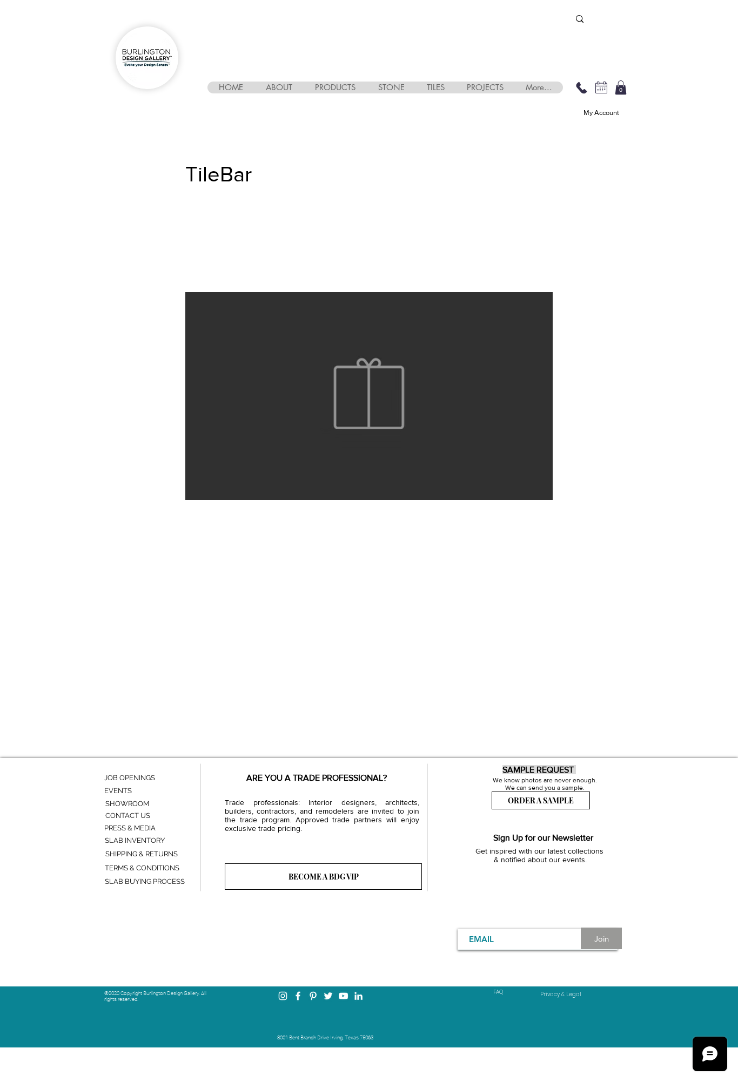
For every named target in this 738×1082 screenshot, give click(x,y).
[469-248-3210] (581, 87)
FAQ (498, 992)
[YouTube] (343, 996)
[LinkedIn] (358, 996)
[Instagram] (283, 996)
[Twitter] (328, 996)
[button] (278, 87)
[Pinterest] (313, 996)
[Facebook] (298, 996)
